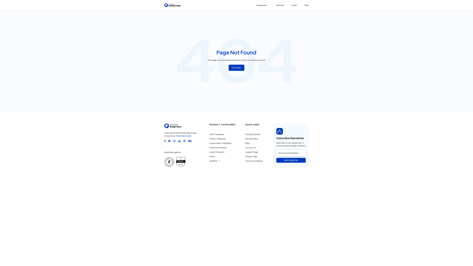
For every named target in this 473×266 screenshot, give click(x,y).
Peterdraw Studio (184, 136)
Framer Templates (217, 139)
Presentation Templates (220, 143)
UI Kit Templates (216, 134)
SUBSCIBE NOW (291, 160)
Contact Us (250, 148)
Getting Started (252, 134)
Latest (294, 5)
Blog (307, 5)
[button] (262, 5)
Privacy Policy (251, 156)
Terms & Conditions (254, 161)
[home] (172, 5)
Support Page (251, 152)
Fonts (212, 156)
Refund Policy (251, 139)
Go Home (236, 68)
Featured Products (218, 148)
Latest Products (216, 152)
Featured (280, 5)
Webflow (213, 161)
